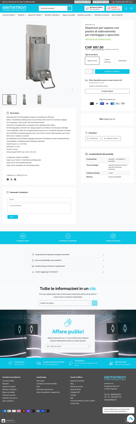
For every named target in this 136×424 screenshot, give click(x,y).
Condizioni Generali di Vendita (46, 384)
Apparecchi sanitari (34, 15)
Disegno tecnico (112, 138)
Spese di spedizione (98, 49)
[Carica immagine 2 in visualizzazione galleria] (24, 99)
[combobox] (55, 8)
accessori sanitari (8, 15)
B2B (71, 398)
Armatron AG (90, 24)
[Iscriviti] (88, 346)
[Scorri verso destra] (72, 89)
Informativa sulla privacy (44, 389)
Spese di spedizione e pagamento (48, 392)
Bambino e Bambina (52, 15)
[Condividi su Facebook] (7, 179)
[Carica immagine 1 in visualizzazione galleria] (9, 99)
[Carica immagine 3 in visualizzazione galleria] (39, 99)
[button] (131, 8)
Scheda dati (94, 138)
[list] (68, 237)
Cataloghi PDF (75, 392)
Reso (38, 386)
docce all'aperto (8, 401)
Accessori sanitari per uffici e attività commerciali (82, 402)
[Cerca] (94, 303)
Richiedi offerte (107, 91)
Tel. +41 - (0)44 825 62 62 (112, 394)
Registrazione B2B (84, 2)
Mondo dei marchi (102, 2)
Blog (72, 384)
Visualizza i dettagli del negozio (98, 86)
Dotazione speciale (84, 15)
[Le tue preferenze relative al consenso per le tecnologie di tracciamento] (3, 420)
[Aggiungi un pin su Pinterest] (15, 179)
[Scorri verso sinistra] (68, 89)
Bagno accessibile (8, 392)
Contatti (73, 395)
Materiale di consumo (9, 398)
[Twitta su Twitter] (11, 179)
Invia (12, 217)
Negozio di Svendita (77, 381)
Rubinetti (21, 15)
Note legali (40, 381)
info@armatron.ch (110, 399)
